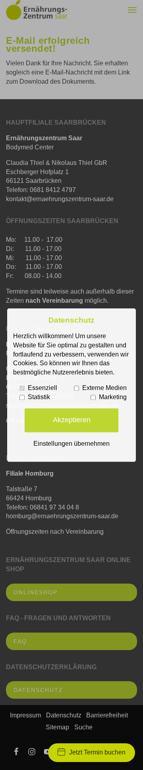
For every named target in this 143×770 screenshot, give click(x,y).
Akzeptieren (72, 420)
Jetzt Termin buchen (97, 752)
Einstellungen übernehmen (71, 443)
